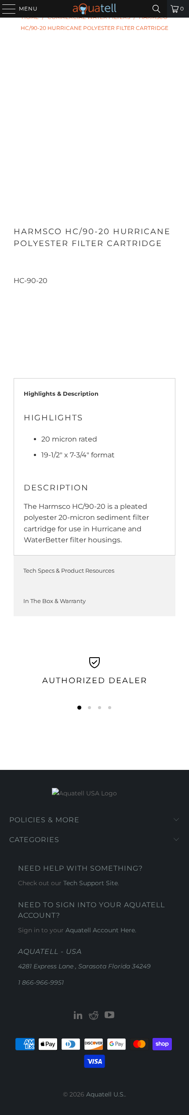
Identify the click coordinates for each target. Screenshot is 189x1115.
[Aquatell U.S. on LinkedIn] (78, 1016)
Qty (19, 291)
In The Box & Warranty (54, 600)
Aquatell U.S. (105, 1094)
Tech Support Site (90, 883)
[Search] (156, 9)
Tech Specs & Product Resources (68, 570)
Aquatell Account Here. (100, 930)
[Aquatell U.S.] (94, 9)
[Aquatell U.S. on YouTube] (109, 1016)
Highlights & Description (61, 393)
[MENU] (5, 9)
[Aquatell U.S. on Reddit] (94, 1016)
